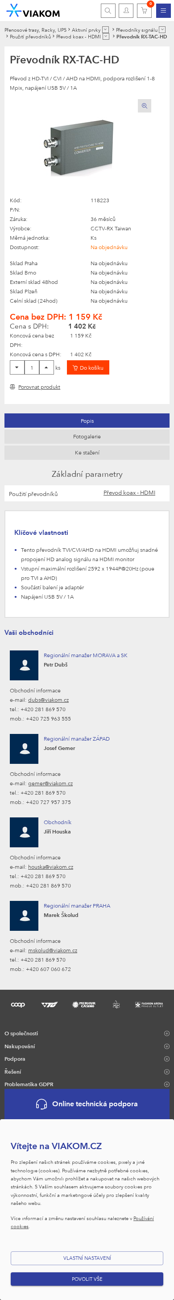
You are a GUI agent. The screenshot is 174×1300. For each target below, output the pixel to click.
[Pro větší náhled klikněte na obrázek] (80, 147)
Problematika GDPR (29, 1084)
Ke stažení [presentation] (87, 452)
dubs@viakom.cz (48, 699)
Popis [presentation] (87, 420)
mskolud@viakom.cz (52, 950)
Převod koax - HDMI (129, 492)
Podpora (14, 1058)
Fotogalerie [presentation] (87, 436)
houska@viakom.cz (50, 866)
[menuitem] (163, 11)
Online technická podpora (95, 1104)
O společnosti (21, 1033)
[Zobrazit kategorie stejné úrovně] (105, 29)
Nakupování (19, 1046)
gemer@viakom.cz (50, 783)
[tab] (87, 420)
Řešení (12, 1071)
